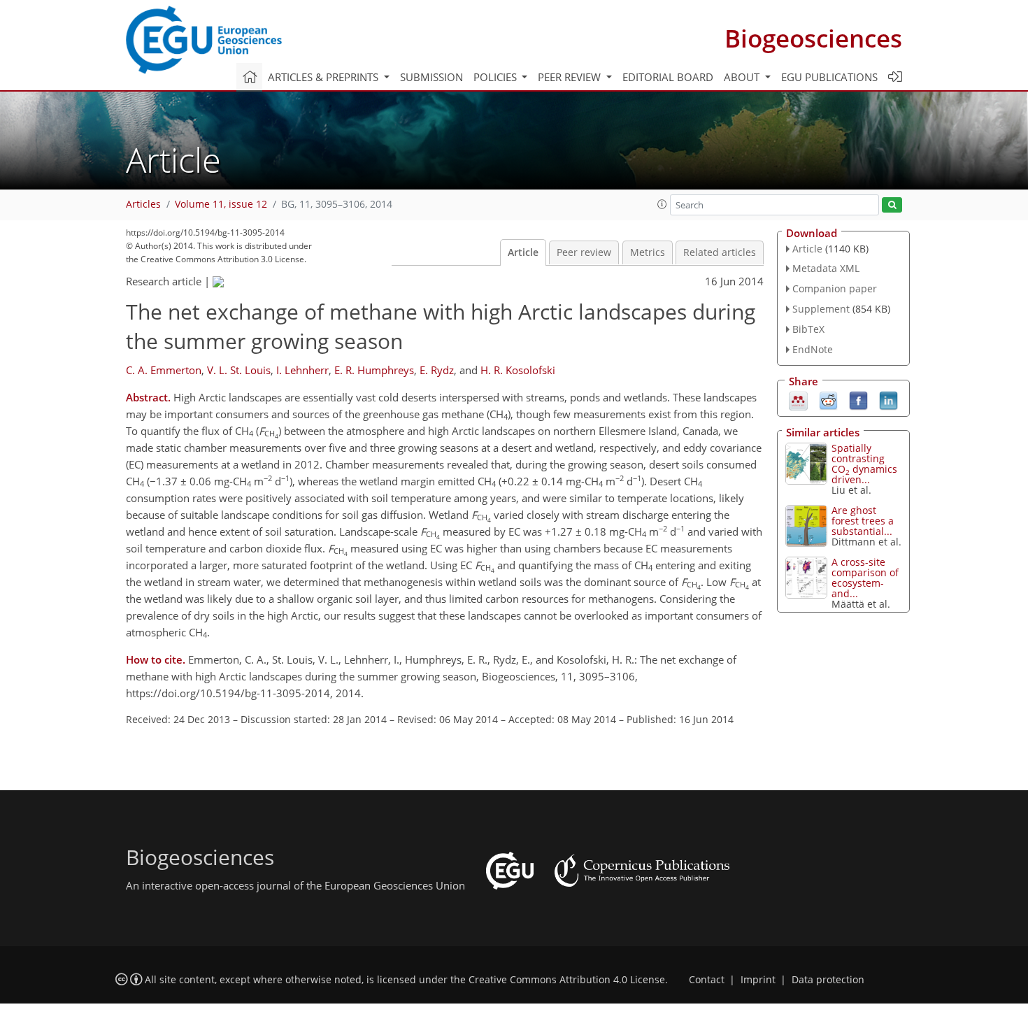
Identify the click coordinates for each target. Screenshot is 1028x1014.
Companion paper (834, 288)
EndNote (812, 349)
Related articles (719, 252)
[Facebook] (858, 399)
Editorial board (667, 77)
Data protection (828, 979)
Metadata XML (825, 268)
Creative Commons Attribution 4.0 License (567, 979)
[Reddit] (828, 399)
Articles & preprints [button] (324, 77)
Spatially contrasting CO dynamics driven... (864, 463)
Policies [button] (496, 77)
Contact (706, 979)
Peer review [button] (571, 77)
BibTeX (808, 329)
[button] (662, 204)
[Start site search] (892, 205)
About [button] (743, 77)
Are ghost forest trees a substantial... (862, 521)
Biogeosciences (813, 38)
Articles (143, 204)
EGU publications (829, 77)
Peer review (584, 252)
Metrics (647, 252)
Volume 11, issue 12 (221, 204)
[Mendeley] (798, 399)
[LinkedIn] (888, 399)
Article (523, 252)
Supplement (821, 308)
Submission (431, 77)
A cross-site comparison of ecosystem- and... (865, 577)
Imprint (758, 979)
